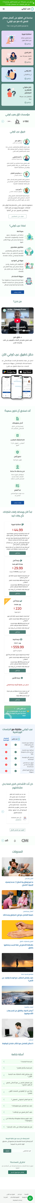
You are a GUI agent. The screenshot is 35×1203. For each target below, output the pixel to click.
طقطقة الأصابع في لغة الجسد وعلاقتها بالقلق (18, 946)
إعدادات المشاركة (17, 1200)
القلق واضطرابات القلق (26, 941)
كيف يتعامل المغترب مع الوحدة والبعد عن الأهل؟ (17, 979)
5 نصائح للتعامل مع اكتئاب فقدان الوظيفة (17, 1043)
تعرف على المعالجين (17, 216)
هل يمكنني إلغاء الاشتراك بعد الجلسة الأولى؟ (20, 1075)
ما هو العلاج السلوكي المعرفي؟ (21, 1099)
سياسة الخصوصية (26, 1197)
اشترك (7, 1151)
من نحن (20, 1194)
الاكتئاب (31, 1040)
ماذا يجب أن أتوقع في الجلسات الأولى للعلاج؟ (20, 1092)
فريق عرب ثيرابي (11, 1194)
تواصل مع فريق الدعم (17, 1172)
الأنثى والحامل (29, 878)
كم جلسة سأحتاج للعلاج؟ (24, 1067)
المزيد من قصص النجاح (17, 830)
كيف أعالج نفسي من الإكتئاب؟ (22, 1112)
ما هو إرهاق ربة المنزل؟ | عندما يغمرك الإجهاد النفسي (19, 883)
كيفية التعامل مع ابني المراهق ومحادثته (18, 915)
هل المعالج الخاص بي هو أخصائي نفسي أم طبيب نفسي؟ (19, 1083)
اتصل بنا (6, 1197)
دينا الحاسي (18, 820)
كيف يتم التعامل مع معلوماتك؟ (22, 1105)
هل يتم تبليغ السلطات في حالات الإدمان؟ (19, 1126)
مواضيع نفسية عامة (27, 974)
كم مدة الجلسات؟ (26, 1061)
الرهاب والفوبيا (28, 1007)
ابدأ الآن (29, 44)
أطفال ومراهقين (28, 911)
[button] (17, 712)
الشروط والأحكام (15, 1197)
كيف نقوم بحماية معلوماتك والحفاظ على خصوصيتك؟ (19, 1119)
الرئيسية (26, 1194)
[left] (2, 121)
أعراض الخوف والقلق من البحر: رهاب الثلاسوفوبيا (20, 1012)
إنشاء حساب (17, 292)
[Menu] (3, 9)
